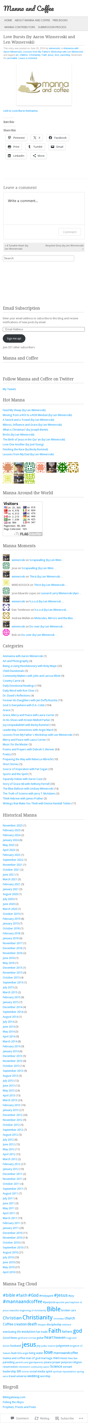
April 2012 (9, 1154)
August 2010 (10, 1252)
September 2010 (13, 1247)
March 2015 (10, 992)
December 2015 (12, 967)
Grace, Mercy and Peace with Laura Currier (28, 715)
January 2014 (11, 1051)
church (70, 1318)
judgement (62, 1345)
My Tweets (9, 389)
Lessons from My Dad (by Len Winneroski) (28, 454)
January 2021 (11, 889)
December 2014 (12, 1007)
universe (21, 1376)
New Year (73, 1358)
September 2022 (13, 859)
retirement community (31, 1367)
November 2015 (12, 972)
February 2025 (11, 830)
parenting (65, 55)
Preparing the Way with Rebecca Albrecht (28, 759)
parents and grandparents (29, 1362)
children (24, 55)
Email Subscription (21, 308)
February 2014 (11, 1046)
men (56, 1358)
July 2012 (8, 1139)
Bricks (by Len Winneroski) (18, 434)
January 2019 (11, 923)
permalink (12, 58)
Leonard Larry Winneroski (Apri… (61, 593)
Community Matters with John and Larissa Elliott (31, 675)
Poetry (7, 754)
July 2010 (8, 1257)
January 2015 (11, 1002)
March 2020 (10, 908)
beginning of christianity (33, 1310)
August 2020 (10, 894)
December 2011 (12, 1174)
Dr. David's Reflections (16, 695)
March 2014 (10, 1041)
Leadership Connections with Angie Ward (28, 729)
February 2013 (11, 1105)
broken (65, 1310)
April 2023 (9, 850)
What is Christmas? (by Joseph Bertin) (25, 429)
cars (73, 1310)
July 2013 (8, 1080)
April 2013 (9, 1095)
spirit (49, 1371)
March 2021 (10, 879)
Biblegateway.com (14, 1397)
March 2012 (10, 1159)
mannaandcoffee (65, 1353)
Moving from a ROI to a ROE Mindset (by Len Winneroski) (37, 415)
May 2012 (9, 1149)
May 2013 (9, 1090)
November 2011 (12, 1178)
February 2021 (11, 884)
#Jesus (61, 1295)
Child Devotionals (13, 670)
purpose (66, 1362)
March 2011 (10, 1218)
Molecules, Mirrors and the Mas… (55, 618)
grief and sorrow (27, 1338)
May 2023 (9, 845)
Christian (12, 1317)
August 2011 (10, 1193)
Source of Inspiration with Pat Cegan (25, 769)
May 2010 (9, 1267)
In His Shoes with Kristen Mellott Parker (26, 720)
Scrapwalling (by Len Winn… (46, 560)
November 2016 (12, 953)
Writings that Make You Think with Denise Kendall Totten (37, 803)
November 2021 (12, 864)
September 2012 (13, 1129)
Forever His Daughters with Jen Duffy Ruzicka (30, 700)
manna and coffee (14, 1358)
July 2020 (8, 899)
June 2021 (9, 874)
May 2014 (9, 1031)
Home (8, 20)
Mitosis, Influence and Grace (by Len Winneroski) (32, 424)
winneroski (54, 48)
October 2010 (11, 1242)
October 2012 (11, 1124)
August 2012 (10, 1134)
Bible (54, 1309)
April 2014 (9, 1036)
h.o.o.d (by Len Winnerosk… (46, 601)
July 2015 (8, 987)
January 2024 (11, 840)
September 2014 (13, 1011)
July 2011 (8, 1198)
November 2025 (12, 825)
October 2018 (11, 928)
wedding (33, 1376)
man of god (33, 1358)
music (63, 1358)
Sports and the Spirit (15, 774)
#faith (21, 1295)
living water (36, 1353)
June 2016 (9, 958)
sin (19, 1371)
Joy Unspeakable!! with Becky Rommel (26, 725)
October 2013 (11, 1065)
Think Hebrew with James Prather (23, 798)
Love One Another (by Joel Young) (23, 444)
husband (15, 1345)
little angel (22, 1353)
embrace (66, 1324)
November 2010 (12, 1237)
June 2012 (9, 1144)
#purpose (49, 1302)
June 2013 (9, 1085)
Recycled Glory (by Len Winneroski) (64, 247)
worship (45, 1376)
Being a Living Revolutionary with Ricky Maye (30, 666)
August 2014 (10, 1016)
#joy (71, 1295)
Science (56, 1366)
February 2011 (11, 1223)
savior (46, 1367)
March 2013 (10, 1100)
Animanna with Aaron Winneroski (23, 656)
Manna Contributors (19, 27)
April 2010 (9, 1272)
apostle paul (63, 1302)
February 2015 (11, 997)
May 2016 (9, 963)
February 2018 (11, 933)
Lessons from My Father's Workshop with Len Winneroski (53, 51)
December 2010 (12, 1233)
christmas (58, 1318)
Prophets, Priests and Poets (19, 1407)
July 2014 (8, 1021)
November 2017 (12, 943)
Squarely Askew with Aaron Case (23, 779)
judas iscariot (48, 1346)
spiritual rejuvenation (64, 1371)
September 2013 (13, 1070)
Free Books (60, 20)
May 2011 (9, 1208)
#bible (9, 1295)
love (57, 55)
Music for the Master (15, 744)
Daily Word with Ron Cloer (19, 690)
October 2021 (11, 869)
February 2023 (11, 854)
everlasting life (12, 1331)
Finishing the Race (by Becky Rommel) (25, 449)
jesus (51, 55)
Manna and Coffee (28, 8)
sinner (25, 1371)
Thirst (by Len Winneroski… (46, 576)
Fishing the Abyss (13, 1402)
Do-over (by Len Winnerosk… (47, 626)
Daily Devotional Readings (19, 685)
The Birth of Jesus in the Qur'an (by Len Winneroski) (34, 439)
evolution (28, 1332)
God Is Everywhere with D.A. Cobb (24, 705)
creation (20, 1324)
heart (49, 1337)
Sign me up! (14, 338)
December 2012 (12, 1115)
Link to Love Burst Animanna (20, 110)
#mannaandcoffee (22, 1301)
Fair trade (42, 1331)
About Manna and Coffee (32, 20)
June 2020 (9, 904)
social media (37, 1371)
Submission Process (52, 27)
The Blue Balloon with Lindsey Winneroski (28, 788)
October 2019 (11, 913)
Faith (44, 55)
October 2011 (11, 1183)
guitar (40, 1337)
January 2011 (11, 1228)
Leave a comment (28, 58)
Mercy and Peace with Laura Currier (24, 739)
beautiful (14, 1310)
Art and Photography (15, 661)
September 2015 (13, 982)
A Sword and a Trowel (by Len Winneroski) (28, 419)
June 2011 (9, 1203)
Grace (6, 710)
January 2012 (11, 1169)
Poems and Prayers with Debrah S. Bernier (28, 749)
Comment (69, 232)
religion (77, 1362)
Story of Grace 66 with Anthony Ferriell (26, 783)
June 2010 (9, 1262)
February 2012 (11, 1164)
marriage (46, 1358)
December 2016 (12, 948)
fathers (67, 1332)
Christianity (34, 55)
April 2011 (9, 1213)
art (17, 55)
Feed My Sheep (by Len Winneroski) (24, 410)
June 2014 (9, 1026)
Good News (10, 1337)
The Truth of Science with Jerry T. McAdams (29, 793)
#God (33, 1295)
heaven (60, 1338)
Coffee (8, 1324)
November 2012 (12, 1120)
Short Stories (11, 764)
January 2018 (11, 938)
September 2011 (13, 1188)
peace (48, 1362)
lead (13, 1353)
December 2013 (12, 1056)
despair (42, 1324)
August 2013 (10, 1075)
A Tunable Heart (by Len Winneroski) (16, 247)
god (77, 1331)
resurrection (10, 1366)
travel (12, 1376)
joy (38, 1345)
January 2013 (11, 1110)
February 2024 (11, 835)
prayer (56, 1362)
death (32, 1324)
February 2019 (11, 918)
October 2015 (11, 977)
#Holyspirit (46, 1295)
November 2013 (12, 1061)
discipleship (54, 1324)
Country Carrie (12, 680)
